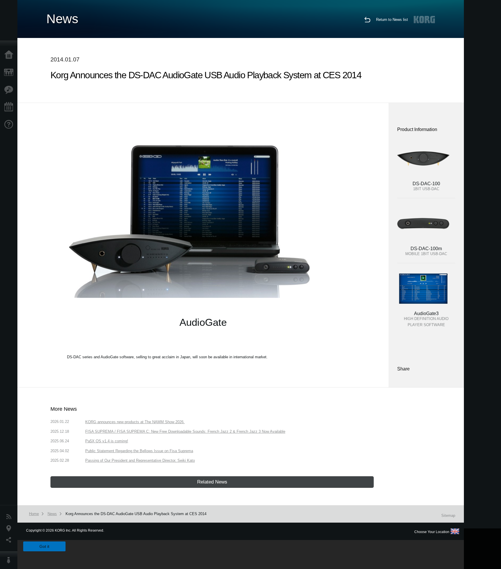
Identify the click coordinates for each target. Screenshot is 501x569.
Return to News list (392, 19)
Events (10, 107)
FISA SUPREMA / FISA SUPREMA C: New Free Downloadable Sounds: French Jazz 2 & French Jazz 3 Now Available (185, 431)
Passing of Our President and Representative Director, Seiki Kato (140, 460)
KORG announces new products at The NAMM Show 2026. (135, 422)
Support (10, 124)
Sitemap (448, 515)
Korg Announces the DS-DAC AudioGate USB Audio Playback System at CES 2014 (136, 514)
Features (10, 90)
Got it (44, 546)
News (10, 517)
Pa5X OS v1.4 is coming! (106, 441)
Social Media (10, 540)
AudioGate (203, 322)
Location (10, 528)
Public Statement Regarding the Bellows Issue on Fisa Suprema (139, 451)
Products (10, 72)
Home (10, 55)
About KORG (10, 560)
